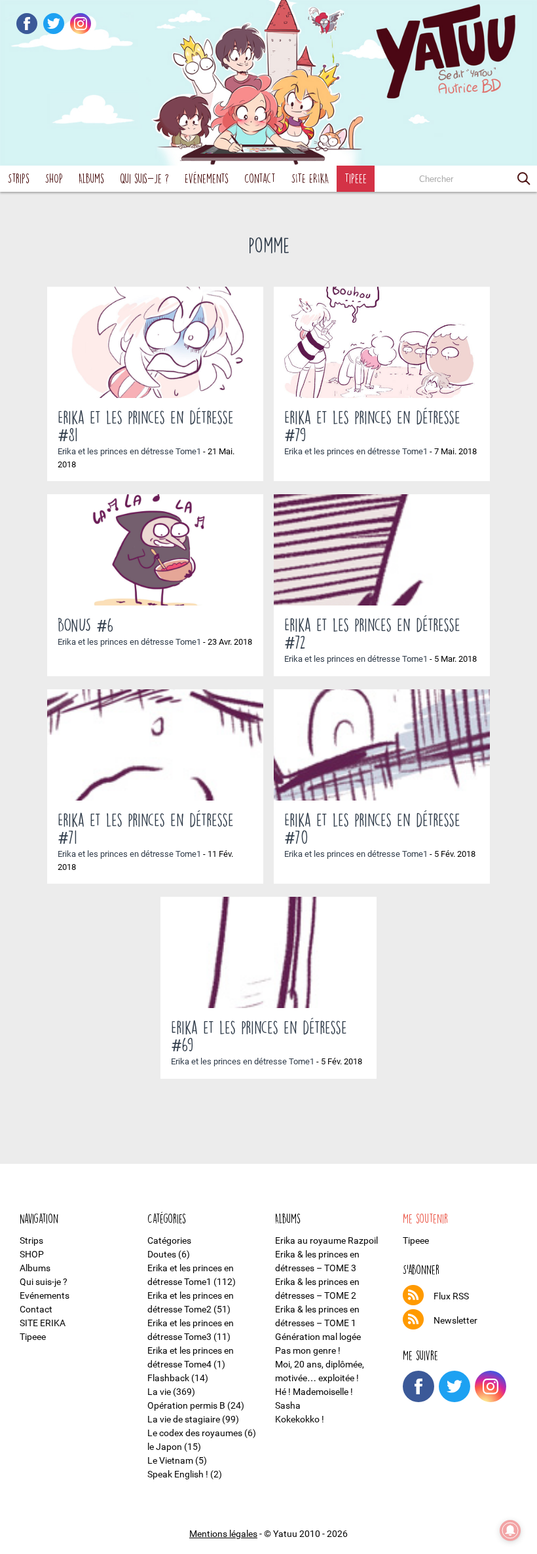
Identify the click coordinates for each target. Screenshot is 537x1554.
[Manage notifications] (510, 1530)
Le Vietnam (170, 1460)
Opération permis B (186, 1405)
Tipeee (355, 178)
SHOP (54, 178)
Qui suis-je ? (144, 178)
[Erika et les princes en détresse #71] (155, 745)
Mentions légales (223, 1533)
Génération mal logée (318, 1336)
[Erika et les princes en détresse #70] (382, 745)
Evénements (207, 178)
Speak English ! (177, 1474)
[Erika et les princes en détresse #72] (382, 549)
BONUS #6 (85, 624)
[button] (524, 179)
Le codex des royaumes (194, 1433)
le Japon (164, 1446)
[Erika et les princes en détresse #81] (155, 342)
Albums (91, 178)
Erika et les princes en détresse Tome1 (129, 451)
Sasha (288, 1405)
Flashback (168, 1378)
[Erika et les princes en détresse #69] (268, 952)
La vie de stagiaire (183, 1419)
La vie (159, 1391)
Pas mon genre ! (308, 1350)
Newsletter (455, 1320)
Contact (260, 178)
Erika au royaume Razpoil (326, 1240)
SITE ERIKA (310, 178)
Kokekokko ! (299, 1419)
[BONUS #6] (155, 549)
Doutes (161, 1254)
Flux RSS (451, 1296)
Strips (18, 178)
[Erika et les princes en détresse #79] (382, 342)
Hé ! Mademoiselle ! (314, 1391)
